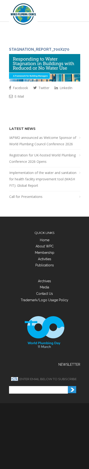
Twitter (43, 88)
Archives (44, 281)
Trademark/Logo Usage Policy (44, 300)
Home (44, 240)
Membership (44, 253)
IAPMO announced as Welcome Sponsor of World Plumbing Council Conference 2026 (42, 140)
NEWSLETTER (69, 364)
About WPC (45, 246)
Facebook (20, 88)
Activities (44, 259)
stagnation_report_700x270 (39, 49)
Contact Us (44, 294)
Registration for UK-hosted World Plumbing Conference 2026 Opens (42, 158)
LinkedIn (65, 88)
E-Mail (19, 96)
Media (44, 287)
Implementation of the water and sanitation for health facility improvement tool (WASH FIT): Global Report (42, 178)
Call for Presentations (25, 196)
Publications (44, 265)
